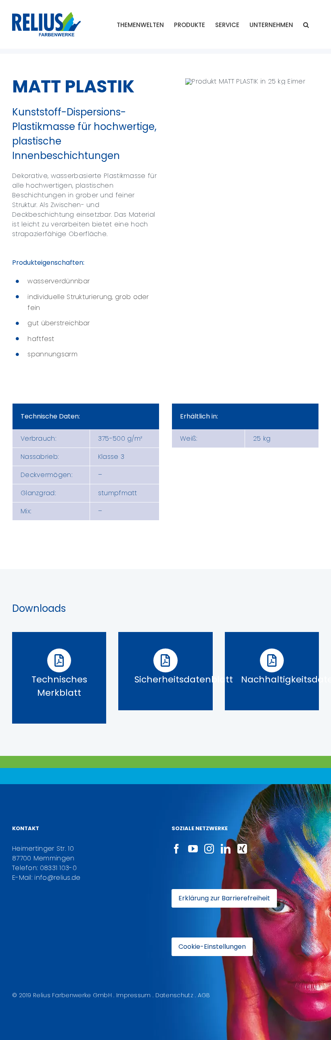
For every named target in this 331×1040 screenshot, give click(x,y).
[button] (306, 24)
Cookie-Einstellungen (212, 946)
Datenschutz (174, 995)
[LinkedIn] (225, 849)
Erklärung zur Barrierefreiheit (224, 898)
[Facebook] (176, 849)
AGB (204, 995)
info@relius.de (57, 877)
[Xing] (242, 849)
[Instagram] (209, 849)
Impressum (133, 995)
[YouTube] (193, 849)
